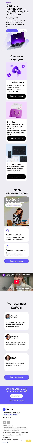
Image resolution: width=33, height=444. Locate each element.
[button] (16, 96)
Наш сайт (13, 400)
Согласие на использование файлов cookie (12, 435)
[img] (8, 409)
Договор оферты (6, 437)
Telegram (21, 400)
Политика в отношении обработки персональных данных (15, 432)
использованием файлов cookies (9, 440)
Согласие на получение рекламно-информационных (14, 434)
